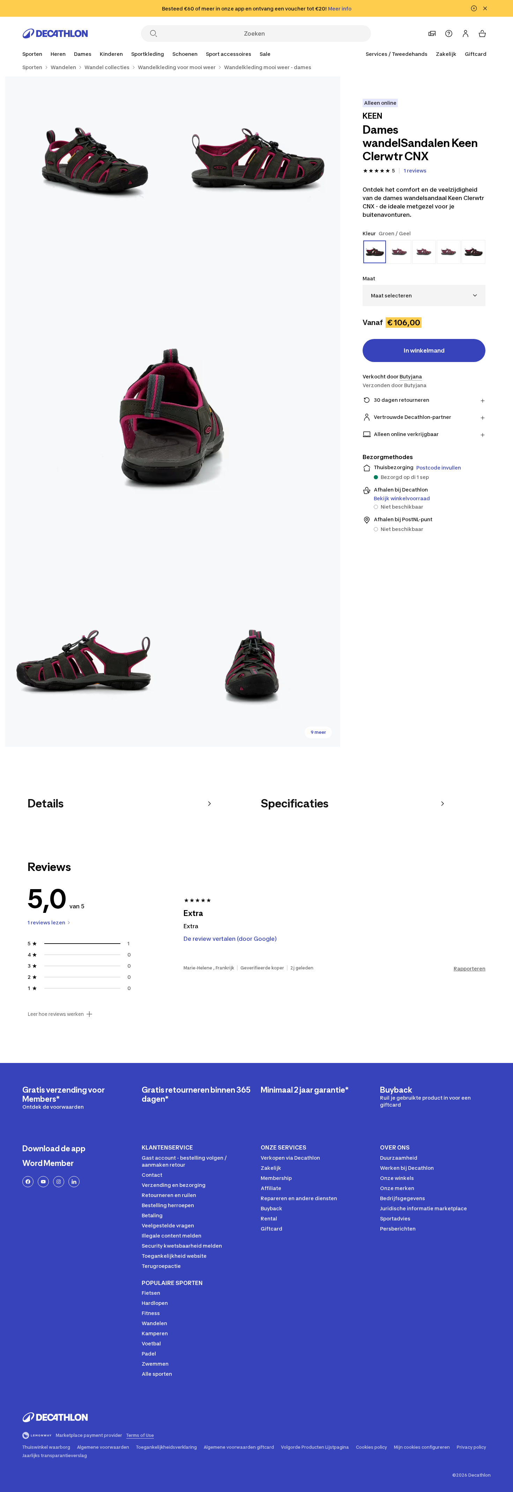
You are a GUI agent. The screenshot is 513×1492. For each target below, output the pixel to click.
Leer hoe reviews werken (56, 1014)
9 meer (318, 732)
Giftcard (475, 54)
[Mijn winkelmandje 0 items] (482, 33)
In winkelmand (424, 350)
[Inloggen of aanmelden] (465, 33)
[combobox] (424, 295)
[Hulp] (448, 33)
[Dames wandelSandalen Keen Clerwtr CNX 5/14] (256, 663)
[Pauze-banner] (473, 8)
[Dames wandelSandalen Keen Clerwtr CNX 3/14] (172, 411)
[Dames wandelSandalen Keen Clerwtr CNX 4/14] (89, 663)
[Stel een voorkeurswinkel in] (432, 33)
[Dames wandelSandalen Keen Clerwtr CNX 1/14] (256, 160)
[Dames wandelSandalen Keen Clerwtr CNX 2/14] (89, 160)
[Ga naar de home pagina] (55, 33)
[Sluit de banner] (485, 8)
